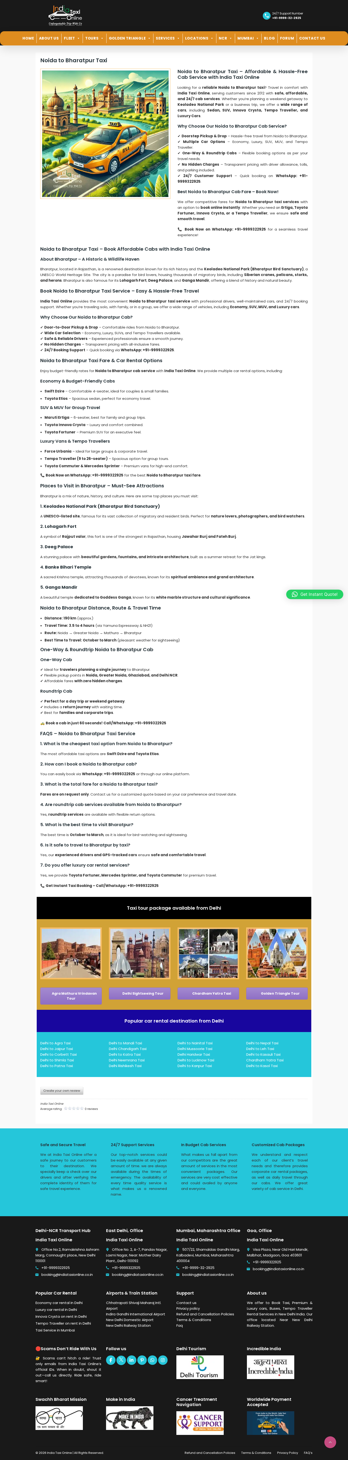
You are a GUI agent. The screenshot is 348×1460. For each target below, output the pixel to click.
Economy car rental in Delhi (59, 1302)
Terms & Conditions (193, 1319)
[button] (314, 594)
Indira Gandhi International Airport (135, 1314)
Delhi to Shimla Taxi (57, 1060)
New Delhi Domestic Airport (130, 1319)
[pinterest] (142, 1360)
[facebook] (111, 1360)
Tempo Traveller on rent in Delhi (63, 1323)
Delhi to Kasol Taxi (262, 1065)
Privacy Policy (287, 1453)
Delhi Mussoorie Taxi (195, 1048)
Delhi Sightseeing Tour (143, 993)
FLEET (69, 38)
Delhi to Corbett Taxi (58, 1054)
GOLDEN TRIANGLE (127, 38)
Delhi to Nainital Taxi (195, 1043)
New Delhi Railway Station (128, 1325)
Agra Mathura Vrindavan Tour (74, 996)
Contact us (186, 1302)
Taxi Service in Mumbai (55, 1330)
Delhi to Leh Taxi (260, 1048)
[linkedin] (131, 1360)
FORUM (287, 38)
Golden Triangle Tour (280, 993)
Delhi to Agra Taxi (55, 1043)
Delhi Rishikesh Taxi (125, 1065)
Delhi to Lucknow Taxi (196, 1060)
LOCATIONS (197, 38)
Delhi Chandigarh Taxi (128, 1048)
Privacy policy (188, 1308)
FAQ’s (308, 1453)
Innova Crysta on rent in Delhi (61, 1316)
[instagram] (163, 1360)
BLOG (269, 38)
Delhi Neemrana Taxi (127, 1060)
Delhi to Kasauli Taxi (263, 1054)
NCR (223, 38)
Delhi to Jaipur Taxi (56, 1048)
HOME (28, 38)
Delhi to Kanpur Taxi (195, 1065)
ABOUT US (49, 38)
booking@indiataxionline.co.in (67, 1274)
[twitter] (121, 1360)
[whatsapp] (152, 1360)
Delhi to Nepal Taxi (262, 1043)
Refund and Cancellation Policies (205, 1314)
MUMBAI (245, 38)
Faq (179, 1325)
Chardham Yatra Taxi (211, 993)
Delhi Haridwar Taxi (194, 1054)
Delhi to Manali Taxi (125, 1043)
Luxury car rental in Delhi (56, 1309)
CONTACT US (312, 38)
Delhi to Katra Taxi (125, 1054)
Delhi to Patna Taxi (56, 1065)
